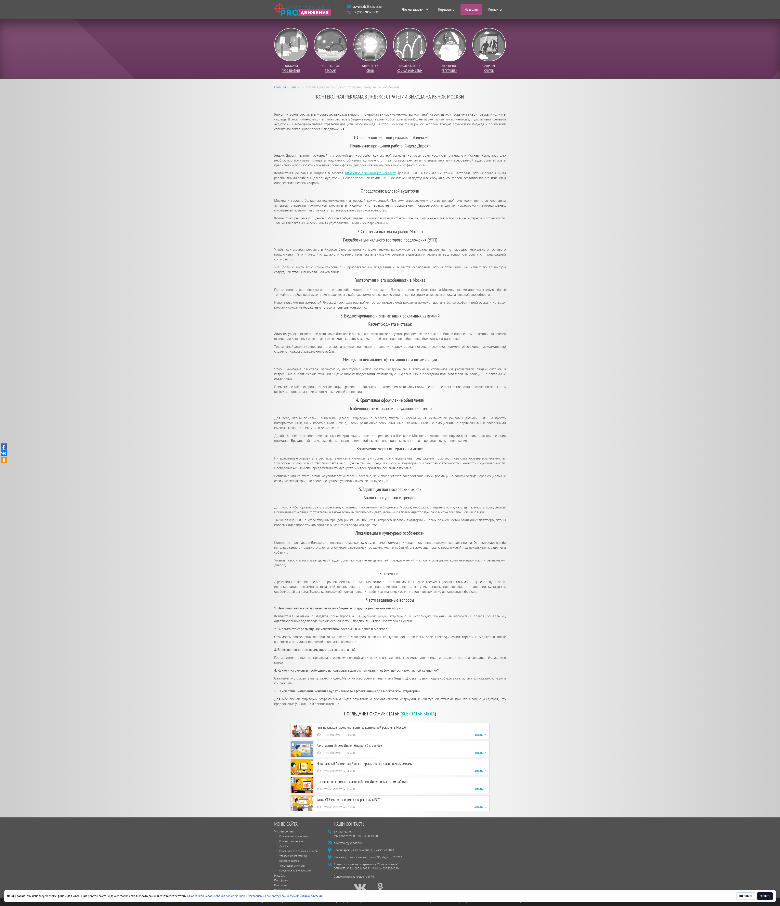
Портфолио (446, 9)
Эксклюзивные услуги (292, 865)
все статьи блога (418, 714)
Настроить (745, 896)
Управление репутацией (293, 856)
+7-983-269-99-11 (345, 831)
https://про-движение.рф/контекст (370, 173)
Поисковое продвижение (293, 836)
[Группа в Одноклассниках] (380, 887)
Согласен (765, 896)
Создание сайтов (289, 860)
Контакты (495, 9)
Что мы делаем (412, 9)
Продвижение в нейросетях (295, 870)
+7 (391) (366, 12)
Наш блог (471, 9)
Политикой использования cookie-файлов (217, 896)
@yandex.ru (367, 6)
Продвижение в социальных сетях (298, 851)
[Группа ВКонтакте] (359, 887)
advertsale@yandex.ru (348, 843)
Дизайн (283, 846)
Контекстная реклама (291, 841)
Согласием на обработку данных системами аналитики (285, 896)
